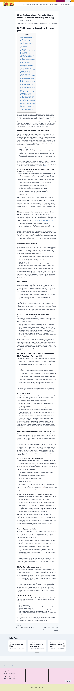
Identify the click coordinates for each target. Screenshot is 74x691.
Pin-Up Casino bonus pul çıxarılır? (27, 69)
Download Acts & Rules (10, 673)
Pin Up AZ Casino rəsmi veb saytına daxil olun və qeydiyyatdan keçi (36, 644)
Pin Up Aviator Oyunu (24, 58)
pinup (45, 165)
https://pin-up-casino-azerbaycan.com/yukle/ (43, 220)
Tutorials (51, 4)
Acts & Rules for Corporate (17, 1)
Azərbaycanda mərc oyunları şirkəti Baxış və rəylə (16, 644)
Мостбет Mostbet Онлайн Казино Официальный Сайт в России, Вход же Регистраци (50, 628)
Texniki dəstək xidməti (25, 71)
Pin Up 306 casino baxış (25, 94)
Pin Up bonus (23, 49)
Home (24, 4)
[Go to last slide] (10, 646)
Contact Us (67, 4)
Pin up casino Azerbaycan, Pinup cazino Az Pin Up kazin (57, 644)
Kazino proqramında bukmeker (26, 47)
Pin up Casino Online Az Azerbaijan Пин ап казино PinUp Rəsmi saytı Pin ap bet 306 (27, 55)
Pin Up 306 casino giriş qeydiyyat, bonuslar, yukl (25, 627)
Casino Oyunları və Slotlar (25, 68)
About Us (28, 4)
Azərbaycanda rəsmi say (25, 93)
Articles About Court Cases (11, 676)
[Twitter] (68, 1)
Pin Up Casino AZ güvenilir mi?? (27, 91)
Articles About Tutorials (10, 678)
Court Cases (45, 4)
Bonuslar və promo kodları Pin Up (27, 87)
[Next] (64, 646)
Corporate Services (7, 1)
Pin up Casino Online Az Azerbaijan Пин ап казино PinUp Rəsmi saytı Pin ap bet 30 (27, 42)
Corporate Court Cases (27, 1)
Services (33, 4)
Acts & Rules (39, 4)
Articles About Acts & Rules (11, 675)
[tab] (35, 652)
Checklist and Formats (59, 4)
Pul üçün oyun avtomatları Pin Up (27, 96)
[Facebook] (66, 1)
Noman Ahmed (20, 20)
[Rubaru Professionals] (8, 4)
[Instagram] (70, 1)
